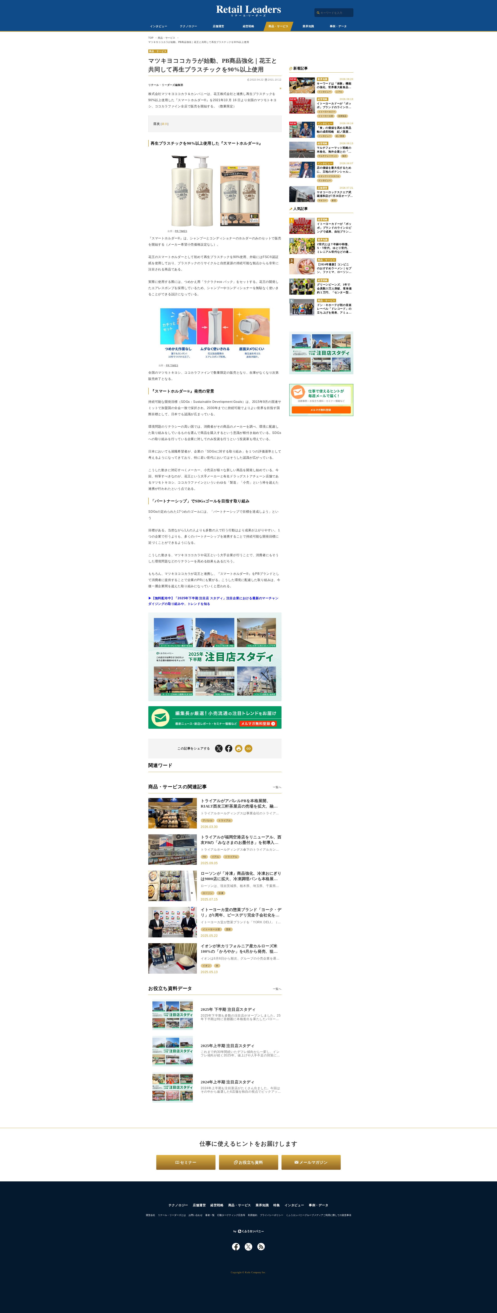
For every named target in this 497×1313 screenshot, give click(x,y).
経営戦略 (248, 26)
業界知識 (308, 26)
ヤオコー (322, 200)
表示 (165, 123)
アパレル (208, 820)
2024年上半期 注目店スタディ (228, 1082)
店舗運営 (218, 26)
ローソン (208, 893)
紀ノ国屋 (340, 136)
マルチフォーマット (327, 156)
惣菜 (228, 929)
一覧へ (277, 787)
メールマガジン (313, 1162)
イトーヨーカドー (326, 112)
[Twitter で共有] (219, 748)
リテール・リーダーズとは (172, 1215)
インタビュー (158, 26)
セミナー (188, 1162)
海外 (344, 156)
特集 (276, 1205)
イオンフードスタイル (328, 176)
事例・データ (338, 26)
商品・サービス (278, 26)
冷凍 (220, 893)
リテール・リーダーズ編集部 (165, 84)
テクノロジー (188, 26)
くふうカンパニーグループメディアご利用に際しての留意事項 (318, 1215)
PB (204, 856)
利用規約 (252, 1215)
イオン (206, 965)
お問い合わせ (195, 1215)
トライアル (224, 820)
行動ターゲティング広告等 (231, 1215)
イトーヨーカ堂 (211, 929)
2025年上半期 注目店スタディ (228, 1046)
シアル (339, 92)
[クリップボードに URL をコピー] (248, 748)
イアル (215, 856)
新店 (334, 200)
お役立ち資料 (251, 1162)
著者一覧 (210, 1215)
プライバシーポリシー (271, 1215)
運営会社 (150, 1215)
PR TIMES (181, 231)
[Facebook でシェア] (229, 748)
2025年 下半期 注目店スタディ (228, 1009)
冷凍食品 (342, 116)
